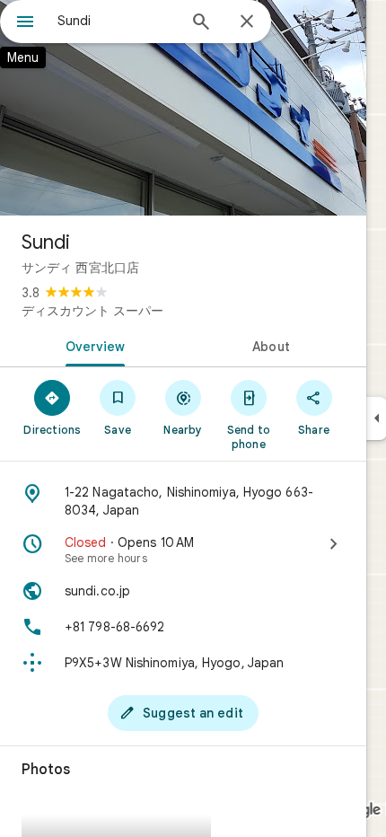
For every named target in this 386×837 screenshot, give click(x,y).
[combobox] (116, 20)
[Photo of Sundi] (183, 108)
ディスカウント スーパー (92, 311)
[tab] (92, 344)
